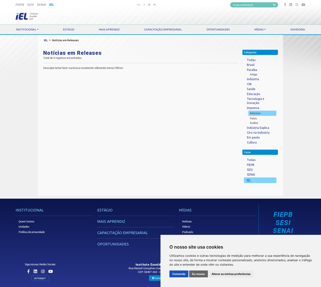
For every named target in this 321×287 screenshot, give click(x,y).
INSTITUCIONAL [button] (26, 29)
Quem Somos (26, 221)
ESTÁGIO (105, 210)
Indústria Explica (258, 127)
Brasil (250, 64)
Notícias (187, 221)
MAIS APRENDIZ (111, 221)
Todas (251, 60)
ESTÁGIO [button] (68, 29)
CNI (249, 84)
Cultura (252, 142)
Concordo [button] (178, 273)
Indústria (253, 79)
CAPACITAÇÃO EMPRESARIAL (122, 233)
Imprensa (253, 108)
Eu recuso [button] (198, 273)
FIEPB (20, 4)
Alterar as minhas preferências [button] (231, 273)
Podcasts (187, 232)
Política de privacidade (32, 232)
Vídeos (186, 226)
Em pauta (253, 137)
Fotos (253, 118)
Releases (255, 113)
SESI (30, 4)
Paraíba (252, 69)
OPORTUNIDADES (113, 244)
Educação (253, 94)
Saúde (251, 89)
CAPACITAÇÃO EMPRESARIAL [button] (163, 29)
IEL (51, 4)
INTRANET (40, 278)
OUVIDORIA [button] (297, 29)
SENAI (41, 4)
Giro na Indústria (258, 132)
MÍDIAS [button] (259, 29)
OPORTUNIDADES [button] (218, 29)
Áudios (254, 122)
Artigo (253, 74)
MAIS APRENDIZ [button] (109, 29)
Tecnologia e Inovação (255, 101)
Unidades (24, 226)
